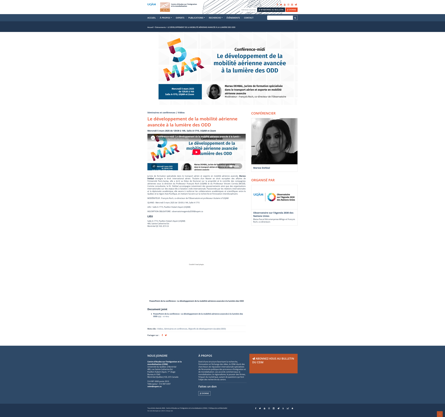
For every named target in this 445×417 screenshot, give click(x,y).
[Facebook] (277, 4)
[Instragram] (269, 408)
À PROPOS (205, 355)
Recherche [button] (215, 17)
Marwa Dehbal (261, 167)
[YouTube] (284, 4)
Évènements (233, 17)
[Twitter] (281, 4)
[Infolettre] (295, 4)
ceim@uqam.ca (154, 386)
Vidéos (181, 112)
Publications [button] (195, 17)
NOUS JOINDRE (157, 355)
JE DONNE (291, 9)
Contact (248, 17)
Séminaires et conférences (161, 112)
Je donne (204, 393)
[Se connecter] (292, 408)
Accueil (151, 17)
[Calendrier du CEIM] (292, 4)
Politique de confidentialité (218, 408)
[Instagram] (288, 4)
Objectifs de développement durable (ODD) (207, 329)
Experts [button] (180, 17)
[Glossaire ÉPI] (283, 408)
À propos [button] (165, 17)
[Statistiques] (288, 408)
